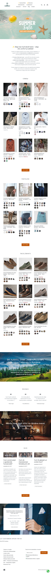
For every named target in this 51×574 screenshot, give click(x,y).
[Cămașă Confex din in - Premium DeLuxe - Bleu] (27, 104)
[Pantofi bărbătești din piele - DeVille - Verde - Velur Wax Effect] (27, 280)
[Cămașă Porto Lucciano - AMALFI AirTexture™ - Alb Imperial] (20, 133)
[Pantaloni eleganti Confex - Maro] (11, 205)
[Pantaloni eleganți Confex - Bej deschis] (4, 208)
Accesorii (19, 6)
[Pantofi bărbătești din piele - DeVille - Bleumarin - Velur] (27, 278)
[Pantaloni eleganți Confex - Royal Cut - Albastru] (14, 203)
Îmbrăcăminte (22, 4)
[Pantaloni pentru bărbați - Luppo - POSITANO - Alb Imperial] (4, 232)
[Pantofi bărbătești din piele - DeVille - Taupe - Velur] (29, 278)
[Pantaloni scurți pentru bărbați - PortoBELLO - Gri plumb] (24, 204)
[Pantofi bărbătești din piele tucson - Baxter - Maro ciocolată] (44, 279)
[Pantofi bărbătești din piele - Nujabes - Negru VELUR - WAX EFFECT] (14, 279)
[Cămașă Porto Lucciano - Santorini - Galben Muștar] (11, 159)
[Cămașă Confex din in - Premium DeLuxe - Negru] (24, 106)
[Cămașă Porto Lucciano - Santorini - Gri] (14, 159)
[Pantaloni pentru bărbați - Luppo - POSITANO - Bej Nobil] (7, 232)
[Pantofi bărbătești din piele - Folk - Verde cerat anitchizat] (11, 306)
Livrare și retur (6, 553)
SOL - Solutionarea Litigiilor (9, 562)
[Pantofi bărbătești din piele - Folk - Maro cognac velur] (7, 306)
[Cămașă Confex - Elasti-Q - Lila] (42, 132)
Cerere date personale (8, 555)
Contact (33, 6)
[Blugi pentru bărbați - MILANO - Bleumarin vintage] (37, 231)
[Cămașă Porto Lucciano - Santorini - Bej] (4, 159)
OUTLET (24, 6)
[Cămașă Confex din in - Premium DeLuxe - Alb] (20, 104)
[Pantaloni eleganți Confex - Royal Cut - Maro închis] (11, 203)
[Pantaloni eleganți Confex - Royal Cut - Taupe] (9, 203)
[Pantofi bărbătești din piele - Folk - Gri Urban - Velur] (9, 306)
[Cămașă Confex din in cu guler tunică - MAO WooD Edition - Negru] (11, 104)
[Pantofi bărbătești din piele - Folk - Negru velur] (7, 308)
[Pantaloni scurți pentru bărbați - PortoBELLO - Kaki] (27, 204)
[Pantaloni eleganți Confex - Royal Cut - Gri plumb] (7, 208)
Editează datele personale (9, 558)
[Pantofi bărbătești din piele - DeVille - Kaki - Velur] (20, 278)
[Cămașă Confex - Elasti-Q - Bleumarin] (40, 132)
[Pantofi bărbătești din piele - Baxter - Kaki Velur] (40, 279)
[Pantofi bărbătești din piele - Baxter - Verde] (44, 281)
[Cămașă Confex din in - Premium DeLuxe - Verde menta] (20, 109)
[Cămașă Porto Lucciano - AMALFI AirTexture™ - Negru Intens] (29, 133)
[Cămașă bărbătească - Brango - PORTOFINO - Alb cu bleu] (37, 104)
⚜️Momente (30, 3)
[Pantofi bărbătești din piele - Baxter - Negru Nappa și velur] (40, 281)
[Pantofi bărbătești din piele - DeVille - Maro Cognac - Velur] (22, 280)
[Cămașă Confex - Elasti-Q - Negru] (44, 132)
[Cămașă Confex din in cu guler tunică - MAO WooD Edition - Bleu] (9, 104)
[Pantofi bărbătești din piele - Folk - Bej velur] (14, 306)
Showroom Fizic (6, 564)
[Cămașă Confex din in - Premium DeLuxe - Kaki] (22, 106)
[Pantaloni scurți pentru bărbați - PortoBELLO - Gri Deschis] (22, 204)
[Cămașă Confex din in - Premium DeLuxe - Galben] (20, 106)
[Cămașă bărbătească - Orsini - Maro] (42, 159)
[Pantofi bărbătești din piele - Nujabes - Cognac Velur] (4, 281)
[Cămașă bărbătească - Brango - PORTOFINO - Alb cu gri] (40, 104)
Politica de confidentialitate (9, 551)
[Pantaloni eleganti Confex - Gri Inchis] (7, 205)
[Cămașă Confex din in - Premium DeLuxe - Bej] (24, 104)
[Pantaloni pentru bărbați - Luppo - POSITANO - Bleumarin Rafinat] (9, 232)
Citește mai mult (7, 483)
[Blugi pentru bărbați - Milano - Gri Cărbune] (40, 231)
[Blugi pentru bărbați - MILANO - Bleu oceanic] (35, 231)
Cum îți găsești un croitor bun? (40, 461)
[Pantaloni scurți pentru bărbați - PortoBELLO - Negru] (29, 204)
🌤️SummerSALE (22, 3)
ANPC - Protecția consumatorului (10, 560)
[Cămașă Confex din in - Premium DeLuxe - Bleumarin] (29, 104)
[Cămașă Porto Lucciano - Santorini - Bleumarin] (7, 159)
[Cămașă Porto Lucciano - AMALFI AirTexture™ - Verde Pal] (20, 135)
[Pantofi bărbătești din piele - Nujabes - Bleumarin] (9, 279)
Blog (29, 6)
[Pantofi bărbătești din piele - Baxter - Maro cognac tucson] (42, 281)
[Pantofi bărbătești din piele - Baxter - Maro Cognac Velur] (35, 281)
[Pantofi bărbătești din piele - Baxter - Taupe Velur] (42, 279)
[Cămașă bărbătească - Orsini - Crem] (37, 159)
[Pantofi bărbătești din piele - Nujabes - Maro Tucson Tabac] (7, 279)
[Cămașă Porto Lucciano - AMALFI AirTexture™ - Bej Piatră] (22, 133)
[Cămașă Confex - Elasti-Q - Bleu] (37, 132)
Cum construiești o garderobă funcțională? (9, 462)
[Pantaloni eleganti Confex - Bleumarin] (4, 205)
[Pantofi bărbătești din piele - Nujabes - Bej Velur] (4, 279)
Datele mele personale (8, 557)
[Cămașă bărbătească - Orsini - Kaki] (40, 159)
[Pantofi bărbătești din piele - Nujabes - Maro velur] (7, 281)
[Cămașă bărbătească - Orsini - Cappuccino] (35, 159)
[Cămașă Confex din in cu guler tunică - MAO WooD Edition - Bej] (7, 104)
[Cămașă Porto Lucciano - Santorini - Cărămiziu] (9, 159)
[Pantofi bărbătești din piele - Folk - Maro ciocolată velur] (4, 308)
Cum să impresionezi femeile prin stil (24, 462)
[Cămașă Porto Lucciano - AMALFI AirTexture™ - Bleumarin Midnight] (27, 133)
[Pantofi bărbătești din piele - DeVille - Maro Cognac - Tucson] (20, 280)
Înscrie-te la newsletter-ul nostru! (33, 549)
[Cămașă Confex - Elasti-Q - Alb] (35, 132)
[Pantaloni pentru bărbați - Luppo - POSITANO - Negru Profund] (14, 232)
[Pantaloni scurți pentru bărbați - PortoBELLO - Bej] (20, 204)
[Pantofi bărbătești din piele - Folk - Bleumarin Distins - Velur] (4, 306)
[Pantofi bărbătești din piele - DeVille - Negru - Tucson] (24, 280)
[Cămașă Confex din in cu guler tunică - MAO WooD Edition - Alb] (4, 104)
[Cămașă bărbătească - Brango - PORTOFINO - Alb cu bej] (35, 104)
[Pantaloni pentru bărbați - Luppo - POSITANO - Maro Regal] (11, 232)
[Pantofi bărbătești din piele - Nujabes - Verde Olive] (11, 279)
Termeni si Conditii (7, 549)
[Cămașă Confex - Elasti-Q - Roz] (35, 134)
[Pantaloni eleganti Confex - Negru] (14, 205)
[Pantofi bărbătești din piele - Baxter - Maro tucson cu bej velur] (37, 281)
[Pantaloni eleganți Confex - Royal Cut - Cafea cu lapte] (7, 203)
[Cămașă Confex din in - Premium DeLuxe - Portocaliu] (27, 106)
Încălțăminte (30, 4)
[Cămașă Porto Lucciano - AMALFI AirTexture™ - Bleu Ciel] (24, 133)
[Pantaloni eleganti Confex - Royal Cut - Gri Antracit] (4, 203)
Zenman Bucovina (44, 569)
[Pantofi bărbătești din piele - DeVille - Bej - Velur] (24, 278)
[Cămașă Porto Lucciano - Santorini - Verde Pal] (7, 161)
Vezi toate (25, 170)
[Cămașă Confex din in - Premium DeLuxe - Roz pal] (29, 106)
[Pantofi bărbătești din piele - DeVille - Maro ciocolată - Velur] (22, 278)
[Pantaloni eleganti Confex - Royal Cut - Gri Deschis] (9, 205)
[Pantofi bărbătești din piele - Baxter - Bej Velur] (35, 279)
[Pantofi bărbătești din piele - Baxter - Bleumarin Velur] (37, 279)
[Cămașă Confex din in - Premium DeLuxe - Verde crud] (22, 104)
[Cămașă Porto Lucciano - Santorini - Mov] (4, 161)
